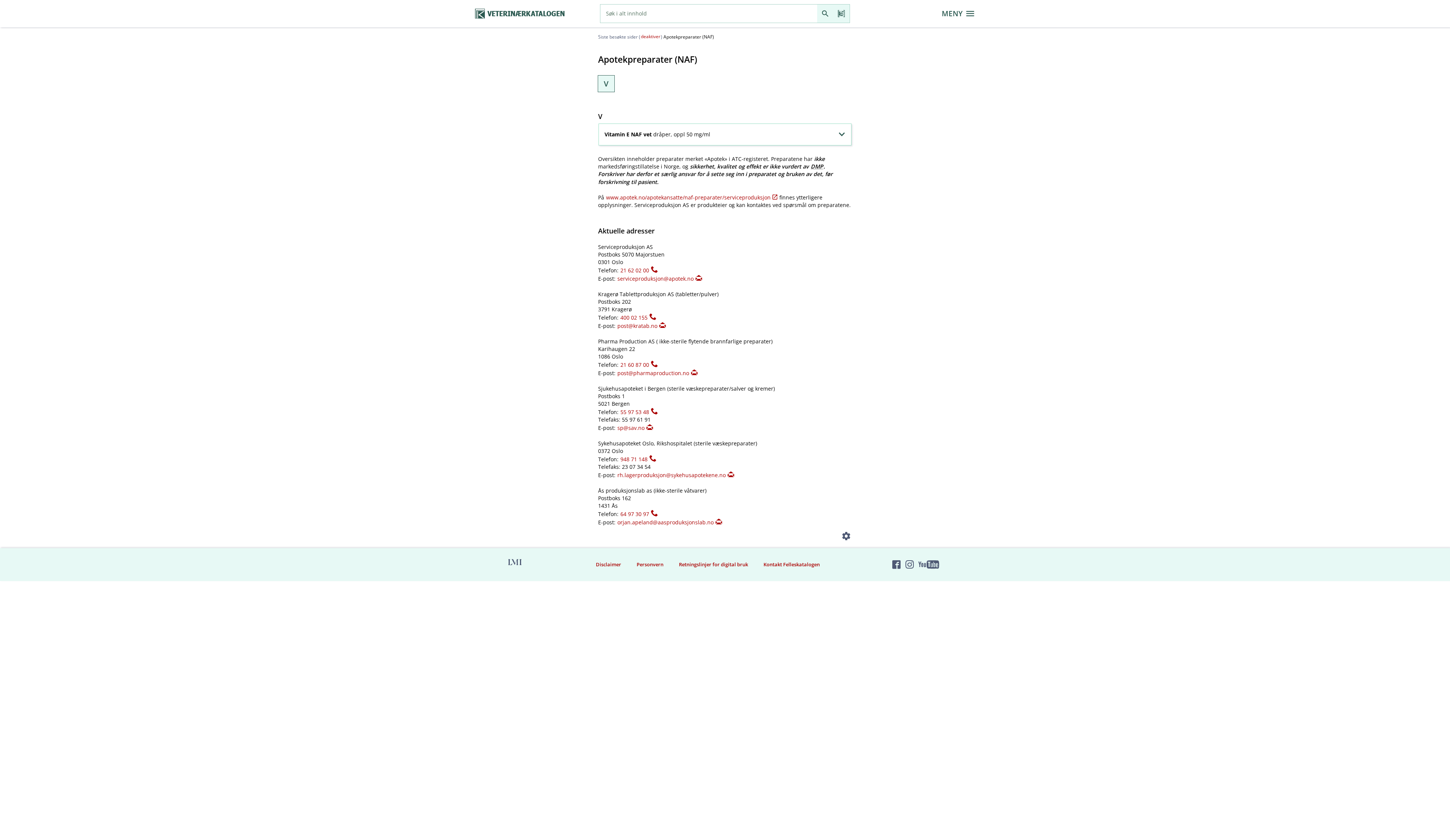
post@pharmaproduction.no (653, 373)
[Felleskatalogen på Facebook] (896, 564)
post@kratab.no (637, 325)
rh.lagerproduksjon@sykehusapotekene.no (671, 475)
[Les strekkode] (841, 14)
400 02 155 (634, 317)
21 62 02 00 (634, 270)
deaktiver (650, 36)
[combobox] (708, 14)
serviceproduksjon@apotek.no (655, 278)
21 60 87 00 (634, 364)
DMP (817, 166)
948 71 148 (634, 459)
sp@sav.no (631, 427)
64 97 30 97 (634, 514)
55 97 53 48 (634, 412)
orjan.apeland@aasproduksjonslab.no (665, 522)
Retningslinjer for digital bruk (713, 564)
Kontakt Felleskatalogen (792, 564)
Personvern (650, 564)
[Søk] (825, 14)
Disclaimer (608, 564)
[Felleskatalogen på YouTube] (928, 564)
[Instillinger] (846, 537)
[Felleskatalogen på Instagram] (909, 564)
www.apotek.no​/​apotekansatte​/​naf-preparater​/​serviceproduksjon (688, 197)
